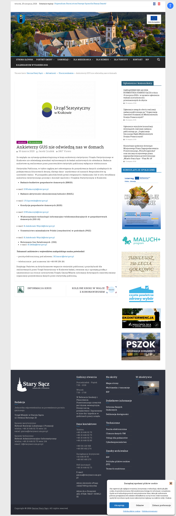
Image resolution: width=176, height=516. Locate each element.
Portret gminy (44, 59)
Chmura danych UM (116, 433)
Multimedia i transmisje (118, 387)
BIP (147, 59)
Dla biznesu (102, 59)
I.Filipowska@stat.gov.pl (36, 200)
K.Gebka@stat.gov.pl (37, 244)
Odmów (140, 505)
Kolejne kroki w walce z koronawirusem (88, 290)
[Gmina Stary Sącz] (88, 13)
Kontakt (138, 59)
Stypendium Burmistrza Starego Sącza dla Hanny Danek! (80, 3)
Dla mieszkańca (82, 59)
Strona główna (24, 59)
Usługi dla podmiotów (117, 437)
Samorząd (62, 59)
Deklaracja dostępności (117, 414)
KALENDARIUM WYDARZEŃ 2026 (32, 65)
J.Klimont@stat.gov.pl (63, 256)
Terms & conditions (115, 468)
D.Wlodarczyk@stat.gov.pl (36, 189)
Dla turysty (121, 59)
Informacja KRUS (39, 288)
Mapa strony (112, 383)
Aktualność (22, 142)
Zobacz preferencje (161, 505)
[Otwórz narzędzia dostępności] (170, 6)
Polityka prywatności (149, 511)
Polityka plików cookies (131, 511)
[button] (171, 483)
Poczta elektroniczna (116, 429)
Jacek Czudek (46, 151)
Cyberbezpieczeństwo (116, 442)
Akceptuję (119, 505)
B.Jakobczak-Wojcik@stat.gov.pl (39, 226)
